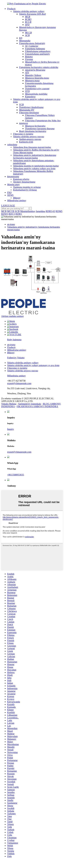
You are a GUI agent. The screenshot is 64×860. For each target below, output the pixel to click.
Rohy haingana (14, 339)
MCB (4, 211)
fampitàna (40, 211)
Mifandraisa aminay (16, 375)
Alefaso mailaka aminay (12, 316)
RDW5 (4, 214)
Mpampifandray (27, 211)
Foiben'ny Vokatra (15, 357)
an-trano (11, 224)
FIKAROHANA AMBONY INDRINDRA (37, 406)
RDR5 (18, 214)
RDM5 (59, 211)
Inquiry (10, 429)
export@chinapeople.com (19, 383)
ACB (17, 211)
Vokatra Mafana (8, 404)
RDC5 (12, 214)
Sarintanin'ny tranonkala (29, 404)
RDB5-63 (50, 211)
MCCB (10, 211)
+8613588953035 (15, 474)
